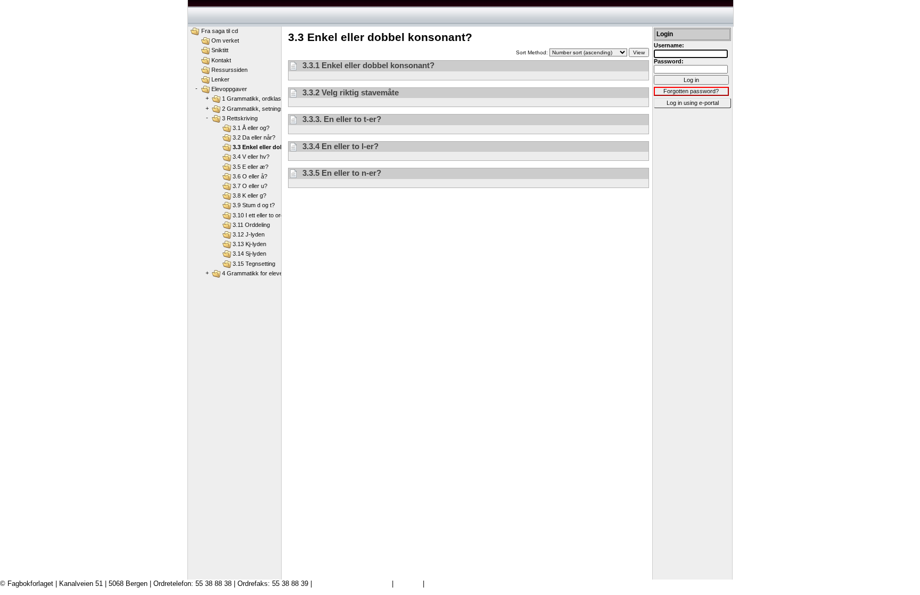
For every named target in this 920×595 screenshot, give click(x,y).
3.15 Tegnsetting (254, 263)
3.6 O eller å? (250, 176)
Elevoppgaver (229, 89)
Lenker (220, 79)
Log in (691, 80)
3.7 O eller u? (250, 186)
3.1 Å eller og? (251, 128)
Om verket (225, 40)
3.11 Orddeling (251, 225)
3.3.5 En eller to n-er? (340, 172)
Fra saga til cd (219, 31)
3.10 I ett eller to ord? (260, 215)
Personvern (444, 584)
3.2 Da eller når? (254, 137)
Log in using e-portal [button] (693, 103)
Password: (669, 61)
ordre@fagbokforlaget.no (352, 584)
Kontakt (221, 60)
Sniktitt (219, 50)
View (639, 52)
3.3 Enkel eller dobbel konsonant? (280, 147)
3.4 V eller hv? (251, 156)
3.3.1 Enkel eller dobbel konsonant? (367, 65)
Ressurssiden (229, 70)
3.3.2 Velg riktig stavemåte (349, 92)
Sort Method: (532, 52)
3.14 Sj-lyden (249, 253)
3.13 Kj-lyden (249, 244)
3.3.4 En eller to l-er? (339, 146)
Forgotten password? (691, 91)
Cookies (408, 584)
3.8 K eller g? (249, 195)
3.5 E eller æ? (250, 167)
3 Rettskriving (240, 118)
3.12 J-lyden (249, 234)
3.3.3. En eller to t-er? (340, 119)
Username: (669, 45)
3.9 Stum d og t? (254, 205)
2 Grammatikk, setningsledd (258, 108)
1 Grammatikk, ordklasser (256, 98)
